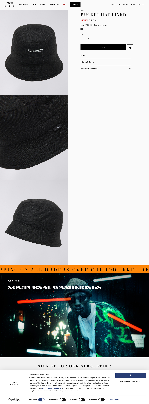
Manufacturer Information (89, 69)
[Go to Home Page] (10, 4)
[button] (140, 4)
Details (82, 55)
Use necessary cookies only (130, 381)
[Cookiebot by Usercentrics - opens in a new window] (14, 399)
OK (131, 375)
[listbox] (106, 39)
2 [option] (88, 39)
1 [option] (82, 39)
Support (132, 4)
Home (82, 10)
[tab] (62, 4)
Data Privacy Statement (51, 388)
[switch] (63, 400)
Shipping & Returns (87, 62)
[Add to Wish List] (130, 47)
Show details (114, 400)
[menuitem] (23, 4)
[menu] (49, 4)
